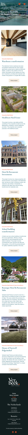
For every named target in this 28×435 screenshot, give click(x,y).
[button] (19, 4)
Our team (14, 399)
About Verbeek (14, 395)
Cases (14, 397)
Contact (14, 401)
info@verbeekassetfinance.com (14, 412)
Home (14, 393)
